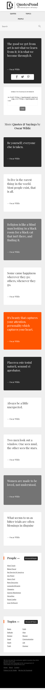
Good (9, 639)
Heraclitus (10, 596)
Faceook (16, 76)
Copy (22, 109)
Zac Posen (10, 576)
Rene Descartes (12, 582)
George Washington (14, 593)
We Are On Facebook (25, 670)
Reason (25, 636)
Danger (9, 636)
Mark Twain (11, 566)
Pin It (28, 76)
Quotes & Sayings (24, 124)
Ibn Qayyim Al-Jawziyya (15, 572)
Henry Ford (11, 579)
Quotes (13, 14)
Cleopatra (10, 589)
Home (6, 667)
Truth (9, 646)
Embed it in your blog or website (22, 91)
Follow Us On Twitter (10, 670)
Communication (28, 639)
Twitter (22, 76)
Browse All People (31, 558)
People (21, 19)
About (11, 667)
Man (24, 632)
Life (24, 643)
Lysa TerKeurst (12, 603)
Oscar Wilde (22, 128)
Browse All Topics (31, 622)
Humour (25, 646)
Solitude (10, 632)
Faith (24, 629)
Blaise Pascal (11, 569)
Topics (28, 14)
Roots (9, 629)
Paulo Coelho (11, 599)
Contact (16, 667)
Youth (9, 643)
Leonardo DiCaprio (13, 586)
